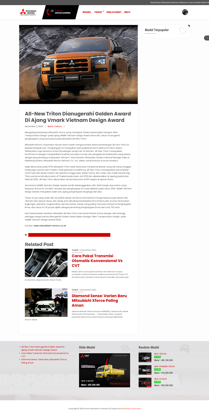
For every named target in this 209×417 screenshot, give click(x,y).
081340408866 (62, 13)
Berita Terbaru (55, 126)
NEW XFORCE (160, 379)
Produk (98, 12)
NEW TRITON (160, 353)
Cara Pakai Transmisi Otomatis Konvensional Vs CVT (97, 260)
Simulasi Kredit (113, 12)
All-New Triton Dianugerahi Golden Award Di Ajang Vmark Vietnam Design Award (69, 234)
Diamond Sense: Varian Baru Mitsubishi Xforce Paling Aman (99, 300)
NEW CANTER (87, 381)
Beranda (87, 12)
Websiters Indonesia (131, 408)
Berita (127, 12)
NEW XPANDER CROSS (164, 366)
